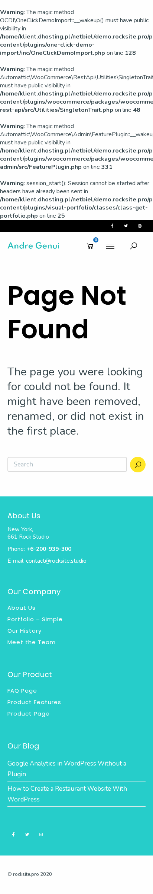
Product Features (34, 702)
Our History (24, 630)
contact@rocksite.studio (56, 561)
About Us (21, 608)
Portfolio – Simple (35, 619)
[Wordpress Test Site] (35, 246)
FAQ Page (22, 690)
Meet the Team (31, 642)
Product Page (28, 713)
